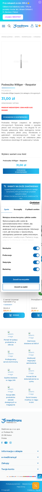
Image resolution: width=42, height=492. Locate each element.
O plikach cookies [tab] (32, 209)
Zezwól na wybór (21, 287)
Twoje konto (7, 469)
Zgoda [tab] (6, 209)
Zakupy (5, 463)
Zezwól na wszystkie (21, 279)
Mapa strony (21, 487)
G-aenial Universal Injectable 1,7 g (10, 301)
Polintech (6, 91)
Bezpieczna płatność (29, 484)
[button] (35, 485)
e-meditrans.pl (8, 457)
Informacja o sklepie (11, 451)
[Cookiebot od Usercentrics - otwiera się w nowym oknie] (29, 203)
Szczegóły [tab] (18, 209)
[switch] (36, 255)
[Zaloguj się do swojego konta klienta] (32, 26)
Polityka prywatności (13, 484)
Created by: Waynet (34, 490)
